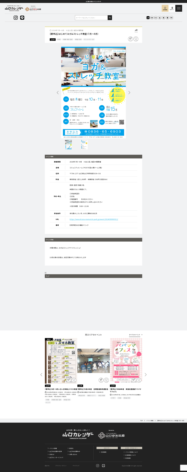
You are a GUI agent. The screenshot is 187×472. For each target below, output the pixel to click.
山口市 (53, 39)
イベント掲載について (131, 452)
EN (152, 17)
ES (156, 17)
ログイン (172, 9)
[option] (93, 92)
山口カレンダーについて (56, 457)
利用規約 (103, 452)
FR (171, 17)
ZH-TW (167, 17)
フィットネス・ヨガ (89, 39)
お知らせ (51, 454)
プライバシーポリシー (61, 465)
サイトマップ (76, 465)
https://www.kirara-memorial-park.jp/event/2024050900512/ (94, 219)
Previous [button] (41, 374)
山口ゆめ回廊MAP (74, 451)
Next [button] (146, 374)
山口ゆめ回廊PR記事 (55, 451)
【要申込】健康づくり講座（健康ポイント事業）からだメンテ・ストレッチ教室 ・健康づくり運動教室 (93, 391)
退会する (47, 465)
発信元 (71, 448)
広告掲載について (130, 455)
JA (148, 17)
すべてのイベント (134, 335)
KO (160, 17)
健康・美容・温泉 (68, 39)
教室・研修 (78, 39)
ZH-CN (163, 17)
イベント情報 (53, 448)
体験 (59, 39)
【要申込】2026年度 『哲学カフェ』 (122, 389)
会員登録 (165, 9)
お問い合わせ (73, 454)
